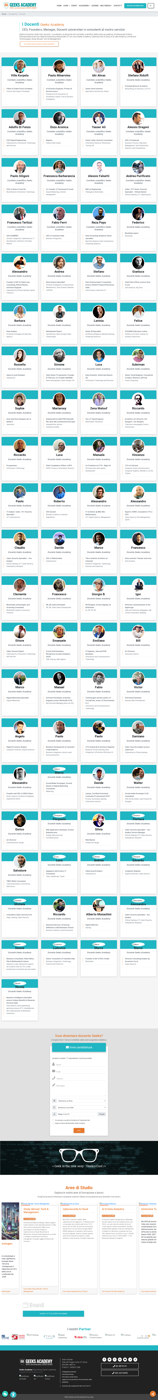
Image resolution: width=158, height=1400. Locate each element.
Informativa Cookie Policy (70, 1377)
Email (58, 1072)
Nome (58, 1065)
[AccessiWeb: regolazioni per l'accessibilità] (13, 1394)
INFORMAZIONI (135, 5)
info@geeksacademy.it (69, 1372)
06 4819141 (121, 1366)
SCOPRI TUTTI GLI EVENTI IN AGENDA (53, 1314)
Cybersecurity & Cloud (36, 1209)
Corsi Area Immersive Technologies (115, 1291)
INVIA (79, 1130)
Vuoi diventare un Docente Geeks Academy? (39, 44)
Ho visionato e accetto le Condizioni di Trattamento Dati (72, 1120)
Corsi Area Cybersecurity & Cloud (35, 1291)
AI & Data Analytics (74, 1209)
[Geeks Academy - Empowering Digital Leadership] (20, 5)
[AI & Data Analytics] (79, 1203)
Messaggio (60, 1086)
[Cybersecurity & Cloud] (39, 1203)
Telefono (59, 1079)
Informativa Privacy (68, 1374)
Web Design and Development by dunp (79, 1397)
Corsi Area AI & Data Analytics (74, 1291)
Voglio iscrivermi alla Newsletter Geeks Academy (70, 1123)
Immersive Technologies (116, 1209)
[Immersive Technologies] (118, 1203)
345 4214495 (121, 1373)
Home (4, 14)
